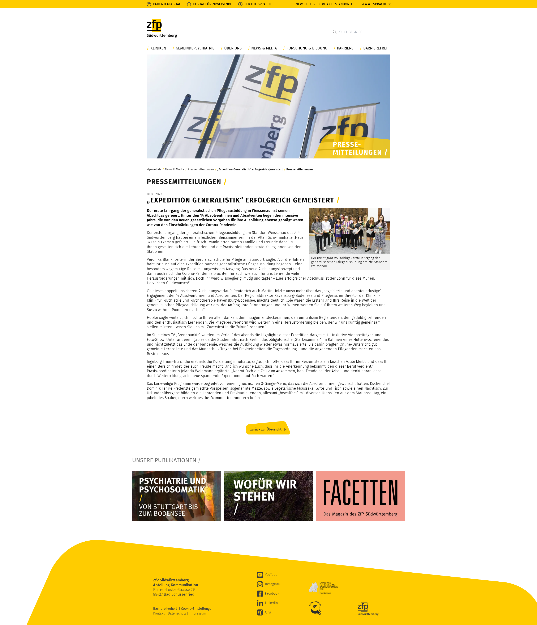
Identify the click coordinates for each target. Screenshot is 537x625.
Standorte (344, 4)
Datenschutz (177, 613)
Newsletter (305, 4)
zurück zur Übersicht (266, 429)
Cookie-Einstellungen (197, 609)
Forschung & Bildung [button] (307, 48)
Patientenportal (167, 4)
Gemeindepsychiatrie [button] (195, 48)
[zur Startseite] (162, 28)
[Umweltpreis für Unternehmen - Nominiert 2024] (323, 588)
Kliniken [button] (158, 48)
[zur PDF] (176, 496)
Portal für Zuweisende (212, 4)
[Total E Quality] (316, 608)
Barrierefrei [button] (375, 48)
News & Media (174, 169)
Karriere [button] (345, 48)
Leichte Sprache (258, 4)
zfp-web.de (154, 169)
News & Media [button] (264, 48)
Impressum (197, 613)
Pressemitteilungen (201, 169)
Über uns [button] (233, 48)
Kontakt (325, 4)
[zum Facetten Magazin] (360, 496)
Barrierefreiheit (166, 609)
